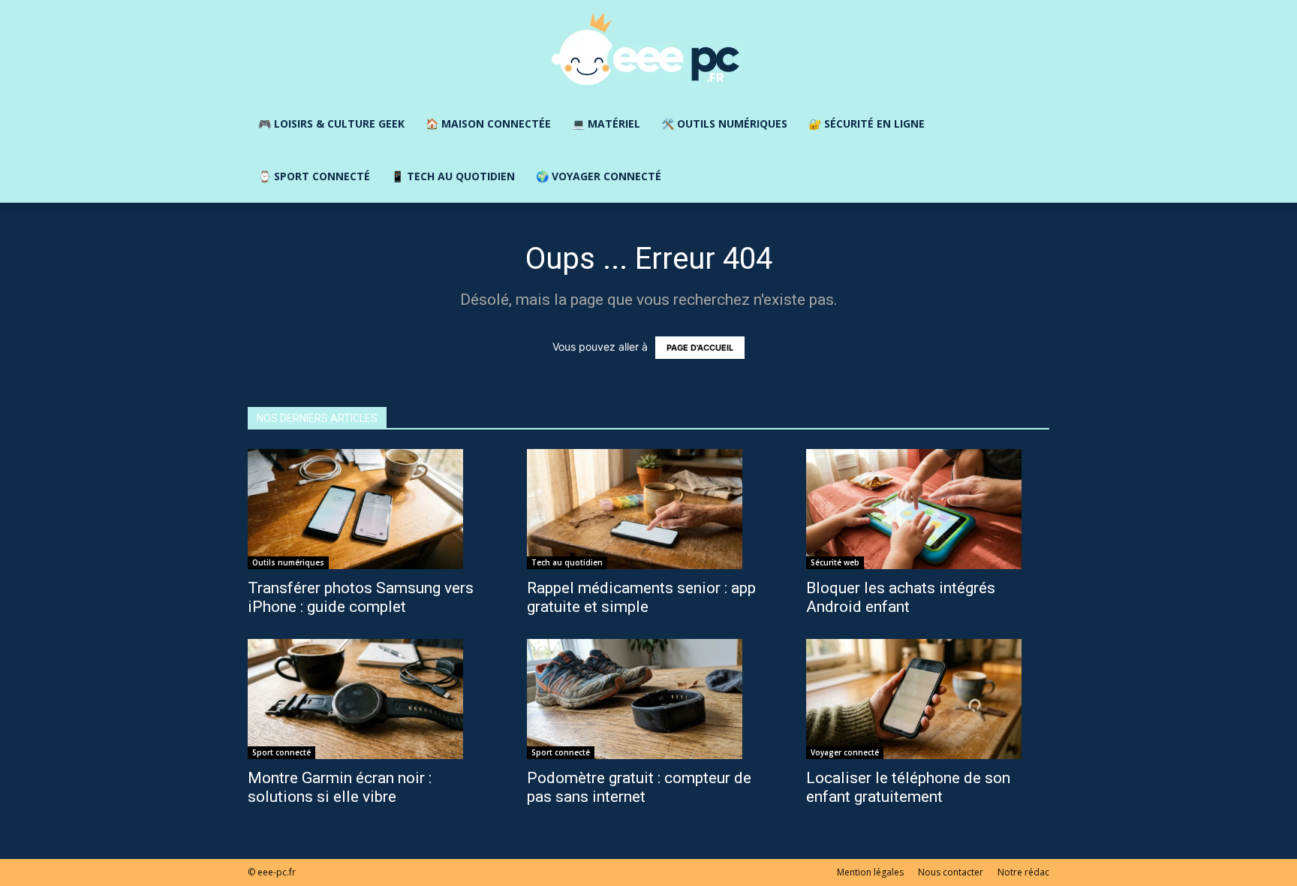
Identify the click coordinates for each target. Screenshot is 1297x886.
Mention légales (870, 872)
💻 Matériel (606, 123)
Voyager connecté (845, 752)
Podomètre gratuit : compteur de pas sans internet (639, 787)
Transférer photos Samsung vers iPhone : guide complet (361, 597)
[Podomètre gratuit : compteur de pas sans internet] (648, 699)
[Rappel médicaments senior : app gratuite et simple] (648, 509)
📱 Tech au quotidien (453, 176)
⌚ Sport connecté (314, 176)
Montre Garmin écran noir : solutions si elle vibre (340, 787)
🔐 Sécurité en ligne (866, 123)
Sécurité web (835, 562)
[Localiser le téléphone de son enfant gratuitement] (927, 699)
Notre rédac (1023, 872)
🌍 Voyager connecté (598, 176)
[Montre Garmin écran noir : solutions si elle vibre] (369, 699)
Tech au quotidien (567, 562)
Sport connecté (281, 752)
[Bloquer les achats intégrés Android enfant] (927, 509)
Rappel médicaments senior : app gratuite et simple (641, 597)
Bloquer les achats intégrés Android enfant (900, 597)
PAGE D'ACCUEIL (700, 347)
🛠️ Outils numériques (724, 123)
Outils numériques (288, 562)
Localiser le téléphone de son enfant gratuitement (908, 787)
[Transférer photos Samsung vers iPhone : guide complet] (369, 509)
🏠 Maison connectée (488, 123)
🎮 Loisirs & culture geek (331, 123)
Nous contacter (950, 872)
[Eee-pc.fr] (648, 49)
